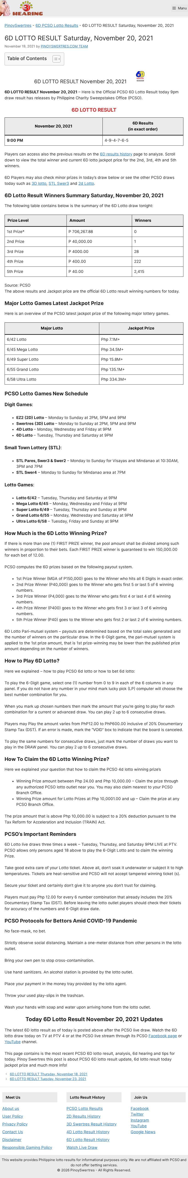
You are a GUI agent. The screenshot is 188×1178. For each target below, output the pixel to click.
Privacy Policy (15, 1124)
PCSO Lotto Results (84, 1108)
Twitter (137, 1114)
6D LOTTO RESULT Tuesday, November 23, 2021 (48, 1079)
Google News (143, 1132)
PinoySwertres (18, 25)
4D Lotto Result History (87, 1132)
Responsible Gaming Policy (27, 1147)
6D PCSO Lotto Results (57, 25)
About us (10, 1108)
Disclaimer (11, 1139)
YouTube (13, 1041)
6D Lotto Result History (87, 1139)
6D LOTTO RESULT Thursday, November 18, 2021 (48, 1074)
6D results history (116, 154)
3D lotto (39, 183)
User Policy (12, 1116)
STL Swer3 (59, 183)
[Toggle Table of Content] (54, 59)
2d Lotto (86, 183)
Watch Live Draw (81, 1147)
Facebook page (163, 1036)
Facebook (140, 1108)
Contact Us (12, 1132)
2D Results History (83, 1116)
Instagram (140, 1120)
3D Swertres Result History (91, 1124)
